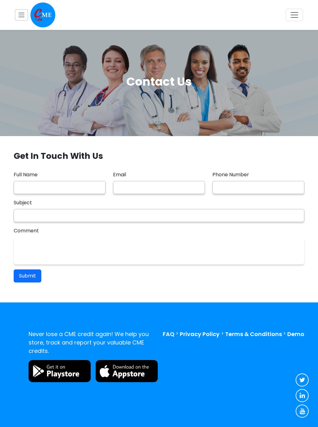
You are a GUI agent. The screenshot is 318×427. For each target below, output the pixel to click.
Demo (295, 334)
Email (119, 174)
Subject (23, 202)
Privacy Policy (200, 334)
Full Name (26, 174)
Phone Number (230, 174)
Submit (27, 275)
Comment (26, 230)
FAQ (169, 334)
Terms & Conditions (253, 334)
